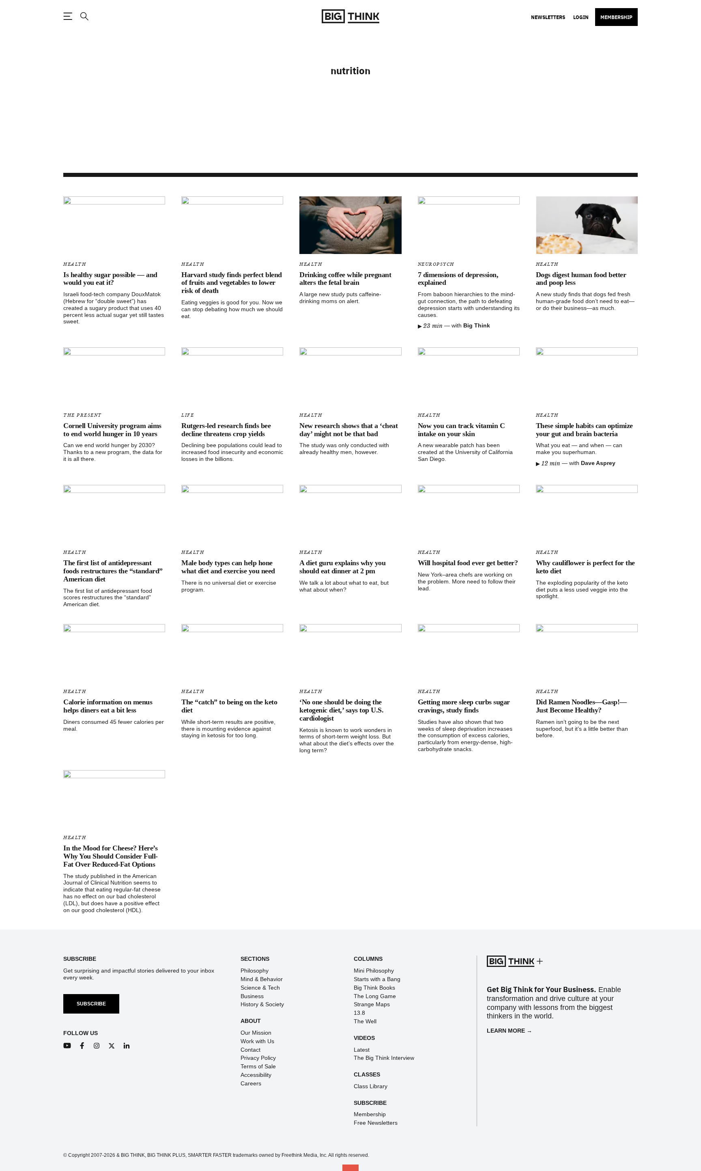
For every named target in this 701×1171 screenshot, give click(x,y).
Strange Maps (372, 1004)
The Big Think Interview (384, 1058)
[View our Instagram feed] (96, 1046)
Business (252, 996)
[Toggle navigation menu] (67, 16)
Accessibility (256, 1075)
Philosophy (255, 970)
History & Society (262, 1004)
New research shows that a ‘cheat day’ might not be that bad (348, 430)
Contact (250, 1049)
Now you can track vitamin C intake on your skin (461, 430)
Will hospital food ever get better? (468, 563)
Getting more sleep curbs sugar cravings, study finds (464, 706)
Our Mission (256, 1032)
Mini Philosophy (374, 970)
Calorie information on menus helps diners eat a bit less (107, 706)
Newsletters (548, 17)
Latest (362, 1049)
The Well (365, 1021)
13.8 (359, 1013)
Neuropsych (436, 264)
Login (581, 17)
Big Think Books (374, 987)
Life (187, 415)
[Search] (84, 16)
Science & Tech (260, 987)
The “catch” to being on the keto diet (229, 706)
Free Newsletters (376, 1122)
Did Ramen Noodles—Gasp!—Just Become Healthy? (581, 706)
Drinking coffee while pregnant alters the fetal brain (345, 279)
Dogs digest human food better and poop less (581, 279)
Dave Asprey (598, 463)
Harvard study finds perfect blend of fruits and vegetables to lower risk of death (231, 283)
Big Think (476, 325)
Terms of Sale (258, 1066)
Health (74, 264)
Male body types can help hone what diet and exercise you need (228, 567)
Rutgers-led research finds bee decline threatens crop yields (226, 430)
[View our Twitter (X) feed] (112, 1046)
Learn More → (509, 1030)
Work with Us (257, 1041)
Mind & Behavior (262, 979)
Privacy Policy (258, 1058)
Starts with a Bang (377, 979)
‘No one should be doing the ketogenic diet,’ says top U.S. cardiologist (341, 710)
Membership (616, 17)
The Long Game (375, 996)
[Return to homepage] (350, 16)
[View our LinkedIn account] (127, 1046)
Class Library (370, 1086)
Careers (251, 1083)
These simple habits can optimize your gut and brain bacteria (584, 430)
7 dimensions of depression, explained (458, 279)
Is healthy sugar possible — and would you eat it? (110, 279)
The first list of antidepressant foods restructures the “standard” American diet (113, 571)
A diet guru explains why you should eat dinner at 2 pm (342, 567)
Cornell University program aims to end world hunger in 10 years (112, 430)
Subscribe (91, 1004)
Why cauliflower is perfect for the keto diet (585, 567)
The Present (82, 415)
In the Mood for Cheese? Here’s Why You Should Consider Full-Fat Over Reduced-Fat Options (110, 856)
